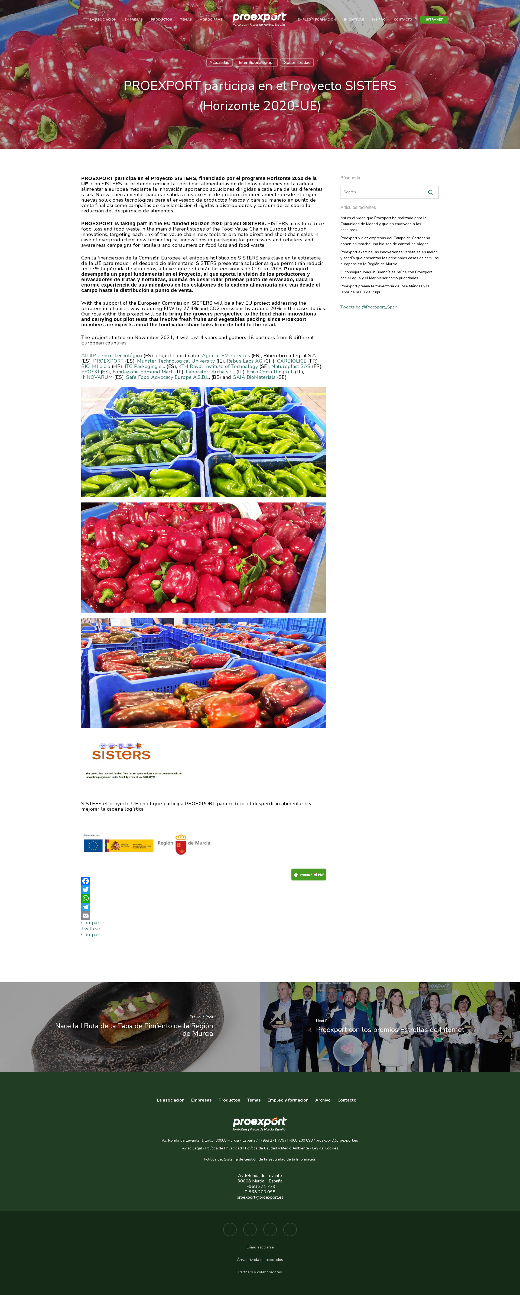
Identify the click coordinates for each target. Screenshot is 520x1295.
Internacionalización (257, 62)
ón (314, 1159)
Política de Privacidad (223, 1148)
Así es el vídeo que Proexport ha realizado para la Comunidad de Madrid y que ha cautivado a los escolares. (383, 223)
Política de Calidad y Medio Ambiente (276, 1148)
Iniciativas (354, 19)
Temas (186, 19)
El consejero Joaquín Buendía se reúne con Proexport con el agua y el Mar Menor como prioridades (386, 275)
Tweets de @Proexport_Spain (369, 307)
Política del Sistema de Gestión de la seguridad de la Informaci (258, 1159)
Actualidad (219, 62)
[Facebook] (203, 881)
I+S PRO (379, 19)
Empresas (134, 19)
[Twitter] (203, 889)
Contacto (403, 19)
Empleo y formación (317, 19)
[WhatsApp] (203, 898)
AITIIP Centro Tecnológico (111, 355)
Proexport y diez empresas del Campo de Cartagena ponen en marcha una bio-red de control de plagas (385, 240)
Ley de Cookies (325, 1148)
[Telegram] (203, 907)
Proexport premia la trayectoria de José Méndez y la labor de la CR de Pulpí (385, 289)
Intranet (434, 19)
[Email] (203, 915)
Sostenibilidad (297, 62)
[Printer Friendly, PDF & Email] (308, 876)
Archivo (323, 1100)
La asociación (103, 19)
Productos (161, 19)
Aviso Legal (192, 1148)
